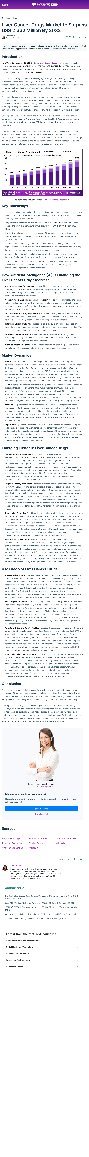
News (14, 18)
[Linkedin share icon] (79, 37)
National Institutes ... (39, 838)
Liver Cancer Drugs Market (52, 63)
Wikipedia (60, 843)
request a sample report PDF (57, 200)
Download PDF (41, 814)
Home (8, 18)
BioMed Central (36, 843)
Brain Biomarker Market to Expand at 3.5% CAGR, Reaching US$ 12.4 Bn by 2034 (40, 914)
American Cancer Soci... (13, 843)
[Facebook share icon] (73, 37)
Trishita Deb (10, 36)
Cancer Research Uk (66, 838)
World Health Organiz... (13, 838)
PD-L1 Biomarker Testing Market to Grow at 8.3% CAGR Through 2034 (36, 918)
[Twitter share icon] (85, 37)
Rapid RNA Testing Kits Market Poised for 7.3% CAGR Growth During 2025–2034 (40, 903)
